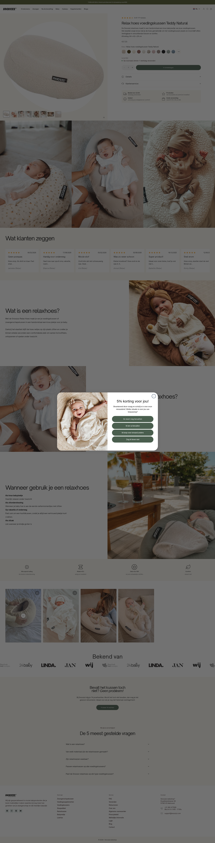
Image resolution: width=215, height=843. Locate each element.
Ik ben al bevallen (133, 426)
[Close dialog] (154, 396)
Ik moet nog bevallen (132, 419)
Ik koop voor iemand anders (133, 433)
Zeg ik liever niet (132, 439)
